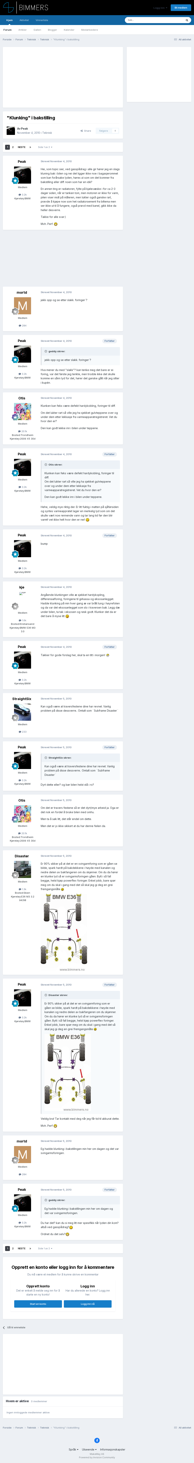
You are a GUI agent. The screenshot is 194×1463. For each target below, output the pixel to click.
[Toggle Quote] (46, 351)
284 (24, 325)
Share (87, 130)
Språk (73, 1449)
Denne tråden (170, 20)
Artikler (22, 29)
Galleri (37, 29)
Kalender (69, 29)
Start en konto (38, 1303)
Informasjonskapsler (112, 1449)
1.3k (23, 889)
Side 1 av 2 (44, 147)
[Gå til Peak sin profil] (11, 131)
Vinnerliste (42, 20)
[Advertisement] (51, 77)
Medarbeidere (89, 29)
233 (24, 731)
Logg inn (159, 7)
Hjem (9, 20)
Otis (21, 398)
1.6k (23, 620)
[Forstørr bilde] (56, 223)
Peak (24, 128)
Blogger (52, 29)
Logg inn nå (88, 1303)
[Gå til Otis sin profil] (22, 411)
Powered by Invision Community (97, 1457)
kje (21, 587)
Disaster (22, 856)
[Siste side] (30, 147)
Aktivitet (24, 20)
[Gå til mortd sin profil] (22, 305)
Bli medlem (181, 7)
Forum (7, 29)
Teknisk (47, 132)
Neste (21, 147)
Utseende (88, 1449)
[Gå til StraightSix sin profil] (22, 712)
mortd (22, 292)
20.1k (24, 431)
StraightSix (21, 699)
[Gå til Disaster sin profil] (22, 869)
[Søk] (187, 20)
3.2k (24, 194)
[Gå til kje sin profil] (22, 600)
